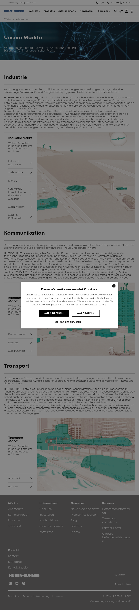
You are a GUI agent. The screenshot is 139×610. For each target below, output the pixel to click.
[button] (69, 322)
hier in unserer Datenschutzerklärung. (86, 305)
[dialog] (69, 305)
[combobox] (114, 285)
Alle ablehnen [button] (85, 313)
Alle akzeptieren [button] (54, 313)
